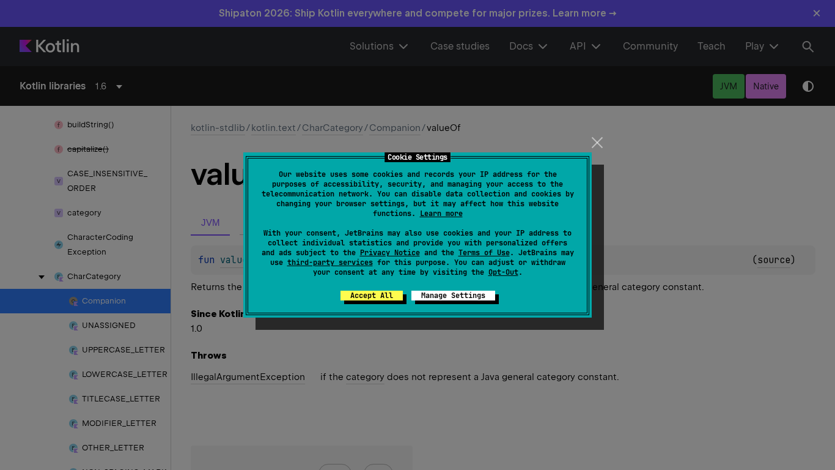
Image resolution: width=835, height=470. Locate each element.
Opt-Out (503, 272)
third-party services (330, 262)
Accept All (371, 295)
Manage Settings (453, 295)
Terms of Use (484, 253)
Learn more (441, 213)
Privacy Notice (390, 253)
